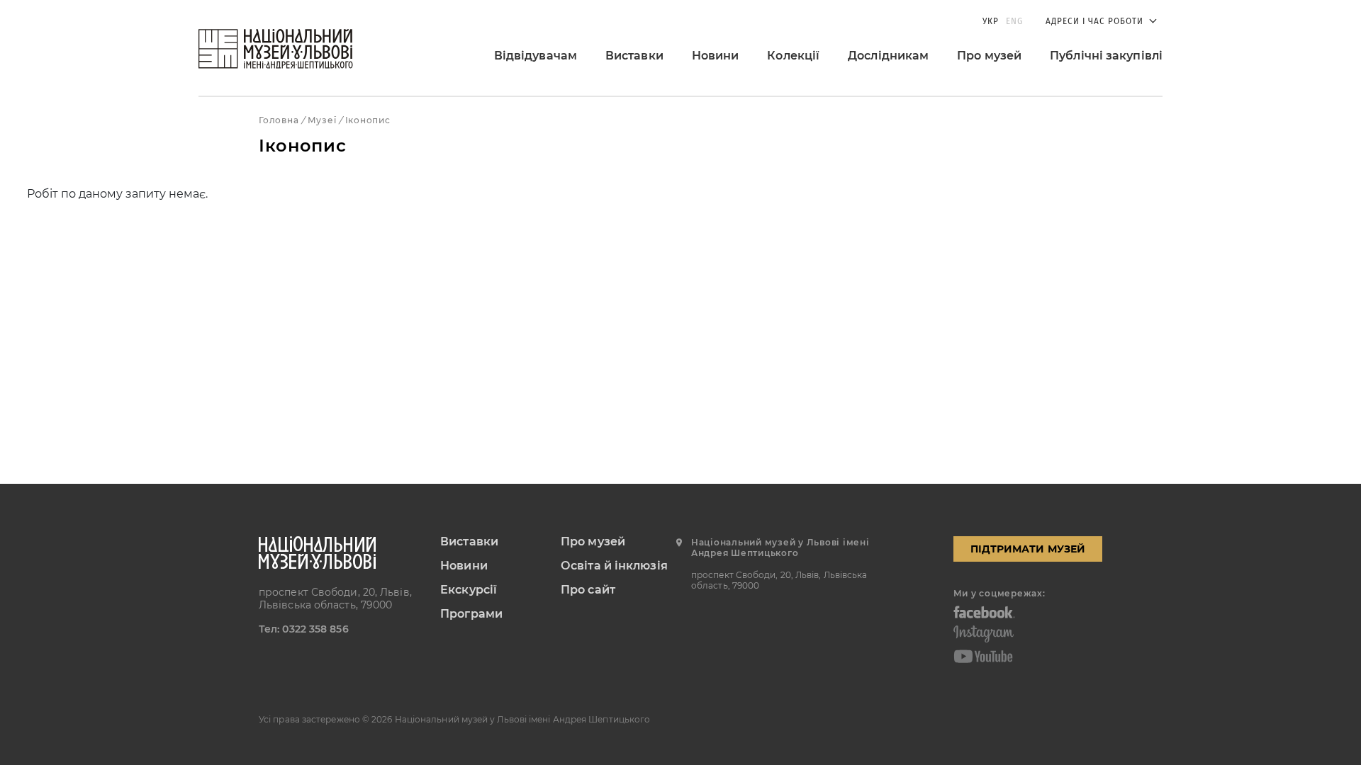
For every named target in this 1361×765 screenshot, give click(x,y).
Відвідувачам (535, 55)
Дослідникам (888, 55)
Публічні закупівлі (1106, 55)
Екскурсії (468, 589)
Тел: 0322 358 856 (304, 629)
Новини (715, 55)
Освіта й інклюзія (614, 565)
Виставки (634, 55)
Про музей (989, 55)
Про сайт (588, 589)
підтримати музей (1027, 549)
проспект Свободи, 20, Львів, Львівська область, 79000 (335, 598)
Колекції (793, 55)
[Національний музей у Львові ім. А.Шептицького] (275, 49)
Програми (471, 613)
